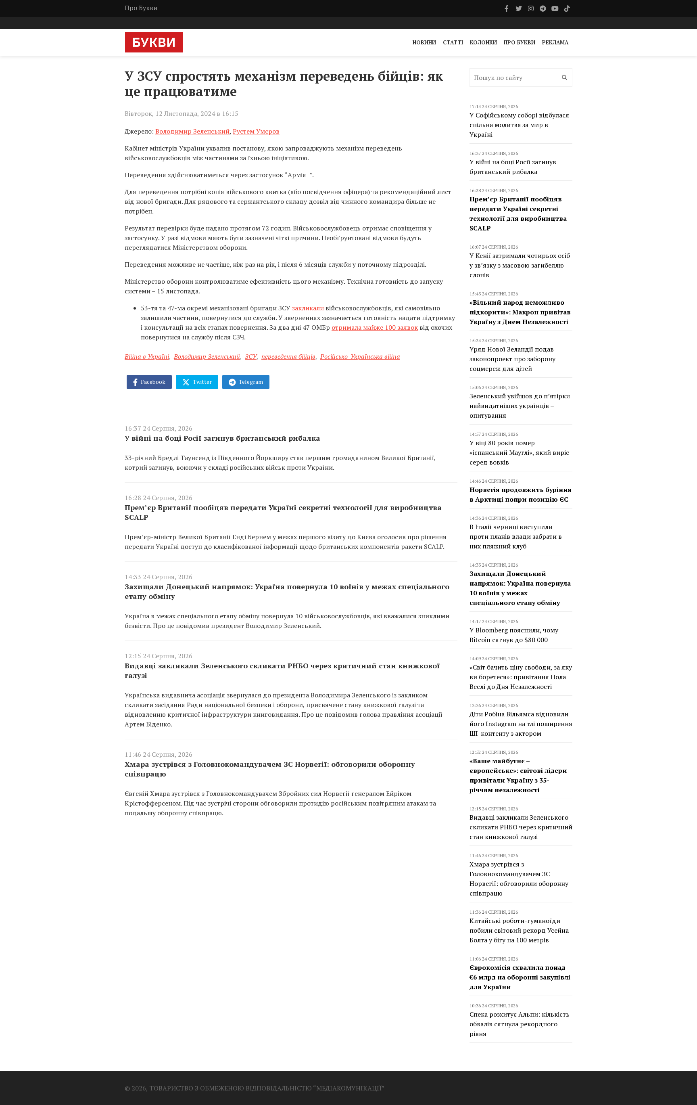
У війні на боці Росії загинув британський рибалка (222, 438)
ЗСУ (251, 356)
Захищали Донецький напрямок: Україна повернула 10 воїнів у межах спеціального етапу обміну (287, 591)
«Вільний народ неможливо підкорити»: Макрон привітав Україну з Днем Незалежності (520, 312)
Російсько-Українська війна (360, 356)
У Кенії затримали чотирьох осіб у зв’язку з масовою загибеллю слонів (520, 265)
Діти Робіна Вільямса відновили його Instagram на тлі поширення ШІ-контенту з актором (521, 723)
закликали (308, 307)
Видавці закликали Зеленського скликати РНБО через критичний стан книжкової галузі (282, 670)
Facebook (152, 381)
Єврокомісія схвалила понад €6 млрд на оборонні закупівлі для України (520, 977)
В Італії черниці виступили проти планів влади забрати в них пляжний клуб (516, 536)
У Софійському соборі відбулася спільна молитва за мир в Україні (519, 125)
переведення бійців (288, 356)
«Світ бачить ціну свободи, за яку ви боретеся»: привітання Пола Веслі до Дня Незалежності (521, 677)
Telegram (250, 381)
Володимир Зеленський (192, 131)
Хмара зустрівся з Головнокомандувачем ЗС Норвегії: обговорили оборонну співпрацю (270, 769)
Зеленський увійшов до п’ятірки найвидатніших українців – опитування (520, 405)
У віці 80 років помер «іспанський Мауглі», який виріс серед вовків (519, 452)
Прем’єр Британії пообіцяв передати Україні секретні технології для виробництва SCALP (283, 512)
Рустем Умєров (256, 131)
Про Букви (141, 7)
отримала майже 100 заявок (375, 327)
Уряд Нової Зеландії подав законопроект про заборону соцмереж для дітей (512, 359)
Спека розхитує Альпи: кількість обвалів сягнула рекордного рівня (520, 1024)
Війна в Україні (147, 356)
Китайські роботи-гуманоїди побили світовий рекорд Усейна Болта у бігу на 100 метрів (519, 930)
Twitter (202, 381)
